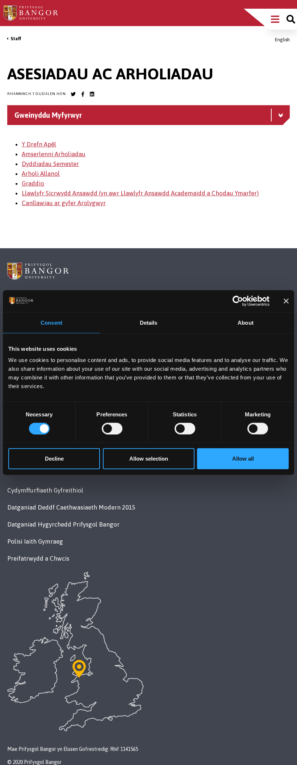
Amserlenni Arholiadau (53, 154)
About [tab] (246, 322)
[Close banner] (286, 300)
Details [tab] (149, 322)
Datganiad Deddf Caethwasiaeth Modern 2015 (71, 507)
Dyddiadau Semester (50, 163)
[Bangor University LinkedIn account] (92, 94)
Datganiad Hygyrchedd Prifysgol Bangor (63, 524)
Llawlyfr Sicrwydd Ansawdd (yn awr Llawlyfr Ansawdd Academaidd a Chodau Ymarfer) (140, 193)
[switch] (112, 428)
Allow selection (148, 459)
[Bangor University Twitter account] (73, 94)
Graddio (33, 183)
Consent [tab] (51, 322)
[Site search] (291, 19)
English (282, 39)
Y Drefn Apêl (39, 144)
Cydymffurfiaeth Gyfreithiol (45, 490)
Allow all (243, 459)
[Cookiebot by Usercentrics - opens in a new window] (237, 300)
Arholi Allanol (41, 173)
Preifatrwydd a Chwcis (38, 558)
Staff (16, 38)
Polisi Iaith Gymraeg (35, 541)
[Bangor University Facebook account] (82, 94)
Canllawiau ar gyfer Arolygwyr (64, 203)
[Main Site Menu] (275, 19)
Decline (54, 459)
